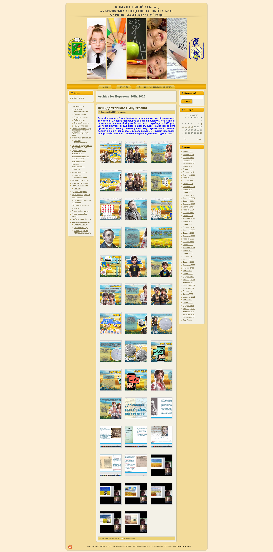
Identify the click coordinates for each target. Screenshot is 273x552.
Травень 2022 (188, 268)
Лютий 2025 (187, 190)
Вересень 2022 (189, 265)
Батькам (77, 189)
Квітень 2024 (188, 216)
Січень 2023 (188, 253)
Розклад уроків (80, 114)
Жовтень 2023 (188, 233)
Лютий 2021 (187, 300)
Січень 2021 (188, 303)
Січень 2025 (188, 192)
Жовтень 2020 (188, 312)
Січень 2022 (188, 274)
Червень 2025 (188, 178)
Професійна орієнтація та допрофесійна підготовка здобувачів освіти (81, 132)
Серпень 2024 (188, 207)
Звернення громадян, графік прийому (80, 158)
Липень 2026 (188, 152)
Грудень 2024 (188, 195)
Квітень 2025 (188, 184)
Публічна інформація (80, 205)
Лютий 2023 (187, 251)
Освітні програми (81, 117)
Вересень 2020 (189, 314)
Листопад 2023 (189, 230)
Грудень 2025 (188, 172)
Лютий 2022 (187, 271)
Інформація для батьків (81, 138)
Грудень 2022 (188, 256)
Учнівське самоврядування (80, 176)
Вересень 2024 (189, 204)
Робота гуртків (79, 120)
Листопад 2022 (189, 259)
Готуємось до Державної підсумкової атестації (82, 147)
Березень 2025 (189, 187)
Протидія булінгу (80, 225)
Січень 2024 (188, 224)
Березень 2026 (189, 163)
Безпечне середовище (81, 222)
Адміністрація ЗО (79, 151)
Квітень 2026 (188, 161)
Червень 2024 (188, 210)
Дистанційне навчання (83, 123)
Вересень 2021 (189, 285)
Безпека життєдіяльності (78, 165)
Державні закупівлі (79, 192)
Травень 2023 (188, 242)
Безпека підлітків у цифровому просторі (82, 232)
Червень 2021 (188, 288)
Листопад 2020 (189, 309)
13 (192, 127)
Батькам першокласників (80, 142)
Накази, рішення (78, 154)
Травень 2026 (188, 158)
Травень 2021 (188, 291)
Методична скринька (80, 180)
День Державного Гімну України (122, 108)
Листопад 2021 (189, 280)
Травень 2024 (188, 213)
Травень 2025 (188, 181)
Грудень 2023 (188, 227)
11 (186, 127)
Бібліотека (76, 169)
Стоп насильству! (81, 228)
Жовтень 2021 (188, 282)
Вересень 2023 (189, 236)
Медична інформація (80, 183)
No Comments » (129, 538)
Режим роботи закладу (81, 211)
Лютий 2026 (187, 166)
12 (189, 127)
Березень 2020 (189, 317)
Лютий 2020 (187, 320)
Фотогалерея (77, 198)
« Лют (185, 139)
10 (183, 127)
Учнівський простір (79, 172)
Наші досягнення (81, 126)
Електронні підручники (81, 195)
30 (201, 133)
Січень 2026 (188, 169)
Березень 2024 (189, 219)
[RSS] (70, 547)
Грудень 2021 (188, 277)
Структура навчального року (81, 110)
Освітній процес (78, 106)
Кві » (199, 139)
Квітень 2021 (188, 294)
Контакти (75, 208)
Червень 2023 (188, 239)
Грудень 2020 (188, 306)
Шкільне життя (78, 98)
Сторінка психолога (80, 186)
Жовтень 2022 (188, 262)
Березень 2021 (189, 297)
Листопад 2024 (189, 198)
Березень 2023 (189, 248)
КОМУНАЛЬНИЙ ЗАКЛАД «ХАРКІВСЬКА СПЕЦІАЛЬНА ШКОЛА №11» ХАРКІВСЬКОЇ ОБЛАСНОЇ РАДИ (139, 546)
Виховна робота (78, 162)
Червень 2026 (188, 155)
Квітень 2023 (188, 245)
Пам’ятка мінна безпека (81, 219)
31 (183, 136)
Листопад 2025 (189, 175)
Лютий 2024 (187, 222)
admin (124, 112)
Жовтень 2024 (188, 201)
